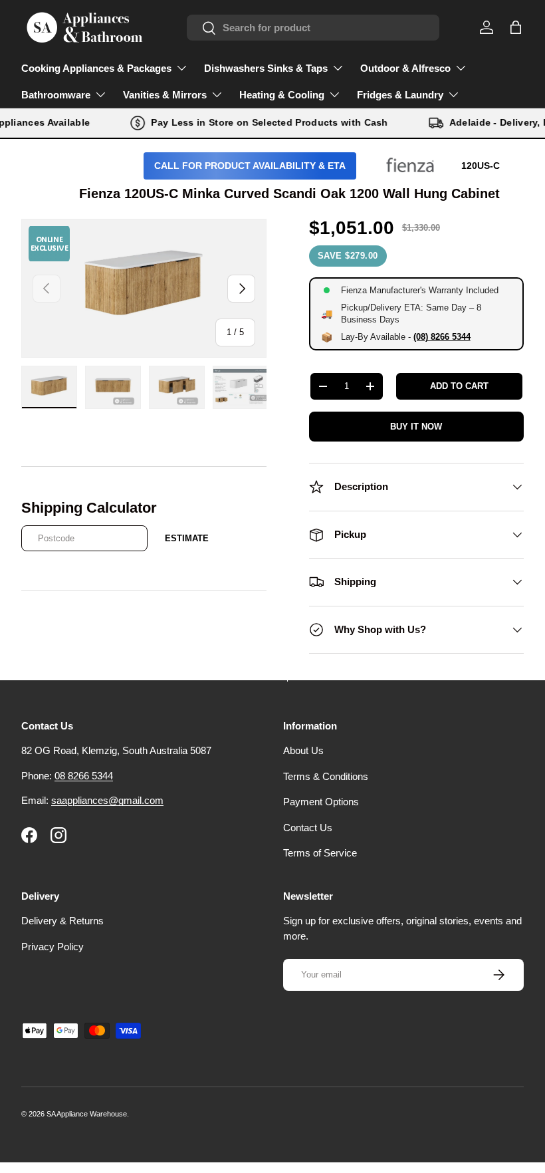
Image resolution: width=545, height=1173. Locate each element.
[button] (515, 27)
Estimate (187, 538)
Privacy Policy (52, 946)
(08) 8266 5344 (442, 337)
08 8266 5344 (83, 775)
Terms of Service (320, 852)
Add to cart (459, 386)
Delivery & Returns (62, 920)
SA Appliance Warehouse (87, 1114)
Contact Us (307, 827)
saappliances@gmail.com (107, 800)
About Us (303, 750)
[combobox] (313, 28)
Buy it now (416, 427)
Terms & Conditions (325, 776)
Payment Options (321, 801)
